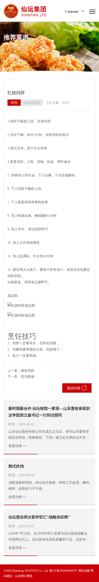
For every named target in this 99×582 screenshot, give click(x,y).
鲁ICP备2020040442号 (63, 570)
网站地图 (84, 570)
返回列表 (73, 388)
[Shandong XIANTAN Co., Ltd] (25, 11)
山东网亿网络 (23, 576)
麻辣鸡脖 (27, 370)
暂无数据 (27, 376)
